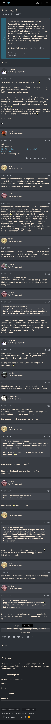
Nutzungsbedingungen (18, 713)
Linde (10, 131)
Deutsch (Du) (29, 710)
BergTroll (12, 264)
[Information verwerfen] (46, 21)
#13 (48, 523)
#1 (49, 79)
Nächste (27, 626)
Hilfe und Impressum (10, 717)
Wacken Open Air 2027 (11, 710)
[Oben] (25, 717)
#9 (49, 383)
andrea (11, 194)
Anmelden (5, 698)
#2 (49, 141)
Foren (3, 684)
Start (21, 717)
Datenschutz (33, 713)
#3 (49, 175)
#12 (48, 491)
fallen (10, 166)
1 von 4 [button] (18, 626)
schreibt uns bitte (37, 48)
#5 (49, 248)
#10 (48, 406)
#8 (49, 350)
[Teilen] (45, 79)
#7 (49, 302)
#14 (48, 573)
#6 (49, 274)
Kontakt (4, 688)
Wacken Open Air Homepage (12, 679)
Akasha (6, 14)
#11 (48, 436)
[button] (3, 3)
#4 (49, 203)
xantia (11, 373)
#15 (48, 596)
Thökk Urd (12, 396)
